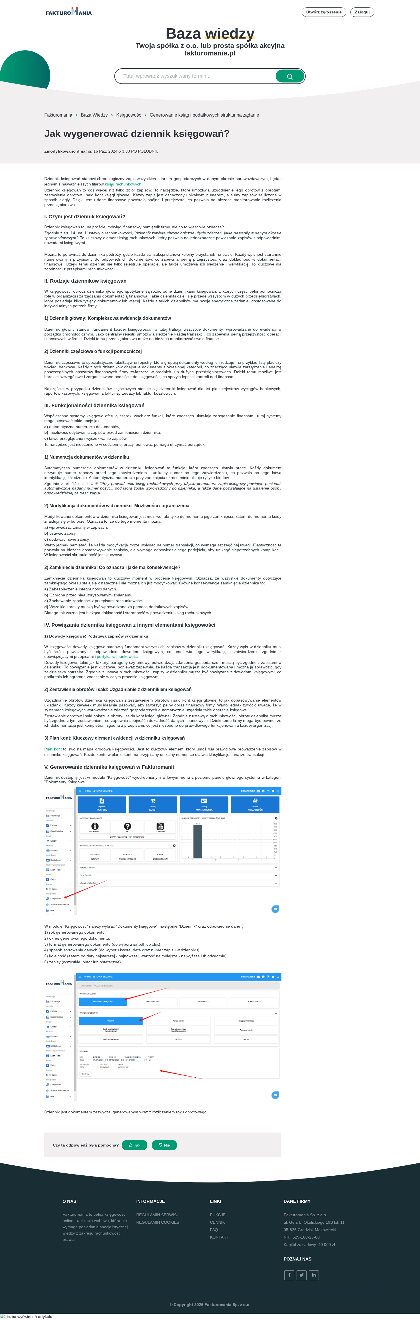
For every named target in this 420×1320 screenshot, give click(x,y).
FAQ (214, 1229)
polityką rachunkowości (118, 656)
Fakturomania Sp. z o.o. (228, 1304)
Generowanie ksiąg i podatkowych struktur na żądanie (204, 115)
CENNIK (217, 1222)
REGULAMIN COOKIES (157, 1222)
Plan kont (53, 749)
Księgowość (128, 115)
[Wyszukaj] (290, 76)
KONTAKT (219, 1237)
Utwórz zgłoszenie (324, 12)
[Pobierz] (199, 605)
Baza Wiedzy (94, 115)
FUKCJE (217, 1215)
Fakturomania (58, 115)
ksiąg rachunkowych (123, 184)
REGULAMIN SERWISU (157, 1215)
